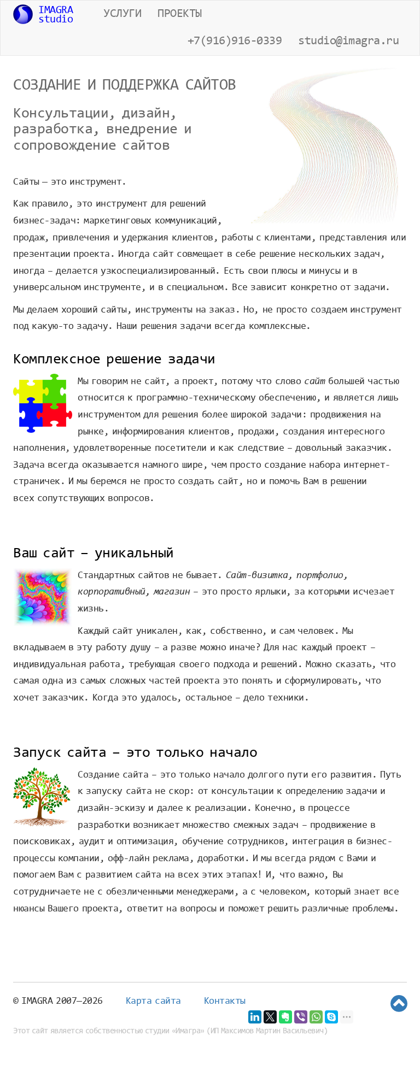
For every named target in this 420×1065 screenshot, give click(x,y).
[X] (270, 1016)
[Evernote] (285, 1016)
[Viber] (300, 1016)
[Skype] (331, 1016)
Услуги (122, 14)
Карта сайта (153, 1002)
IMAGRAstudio (55, 15)
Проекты (180, 14)
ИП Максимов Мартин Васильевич (267, 1031)
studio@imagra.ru (348, 42)
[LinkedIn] (254, 1016)
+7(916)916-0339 (235, 42)
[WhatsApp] (316, 1016)
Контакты (225, 1002)
